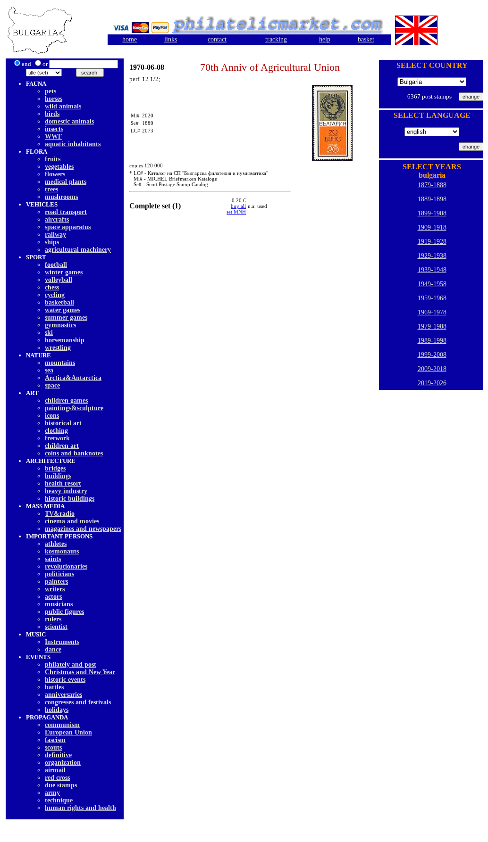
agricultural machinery (78, 249)
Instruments (62, 641)
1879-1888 (432, 185)
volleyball (58, 279)
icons (52, 415)
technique (59, 800)
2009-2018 (432, 368)
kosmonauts (62, 551)
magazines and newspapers (83, 528)
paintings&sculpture (74, 408)
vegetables (59, 166)
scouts (53, 747)
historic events (65, 679)
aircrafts (57, 219)
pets (50, 91)
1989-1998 (432, 340)
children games (66, 400)
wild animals (63, 106)
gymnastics (60, 325)
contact (217, 39)
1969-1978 (432, 312)
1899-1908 (432, 213)
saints (53, 558)
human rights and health (80, 807)
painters (56, 581)
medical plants (65, 181)
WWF (53, 136)
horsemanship (64, 340)
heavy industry (66, 491)
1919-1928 (432, 241)
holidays (56, 709)
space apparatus (68, 227)
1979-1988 (432, 326)
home (129, 39)
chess (52, 287)
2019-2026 (432, 383)
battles (54, 687)
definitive (58, 755)
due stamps (61, 785)
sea (49, 370)
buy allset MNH (236, 209)
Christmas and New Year (80, 672)
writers (55, 589)
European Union (68, 732)
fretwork (57, 438)
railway (55, 234)
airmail (55, 770)
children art (62, 445)
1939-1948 (432, 269)
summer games (66, 317)
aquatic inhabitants (73, 144)
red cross (57, 777)
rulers (53, 619)
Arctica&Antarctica (73, 377)
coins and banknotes (74, 453)
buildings (58, 475)
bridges (55, 468)
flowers (55, 174)
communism (62, 724)
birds (52, 113)
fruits (52, 159)
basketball (59, 302)
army (52, 792)
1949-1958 (432, 284)
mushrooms (61, 196)
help (324, 39)
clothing (56, 430)
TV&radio (60, 513)
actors (53, 596)
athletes (56, 543)
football (56, 264)
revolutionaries (66, 566)
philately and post (70, 664)
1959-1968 (432, 298)
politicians (59, 574)
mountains (60, 362)
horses (53, 98)
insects (54, 128)
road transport (66, 211)
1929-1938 (432, 255)
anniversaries (63, 694)
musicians (59, 604)
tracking (276, 39)
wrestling (58, 347)
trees (51, 189)
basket (366, 39)
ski (49, 332)
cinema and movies (72, 521)
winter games (64, 272)
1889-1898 (432, 199)
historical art (63, 423)
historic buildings (69, 498)
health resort (63, 483)
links (170, 39)
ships (52, 242)
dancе (53, 649)
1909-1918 (432, 227)
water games (62, 310)
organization (63, 762)
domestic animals (69, 121)
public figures (64, 611)
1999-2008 (432, 354)
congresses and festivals (78, 702)
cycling (55, 294)
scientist (56, 626)
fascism (55, 739)
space (52, 385)
